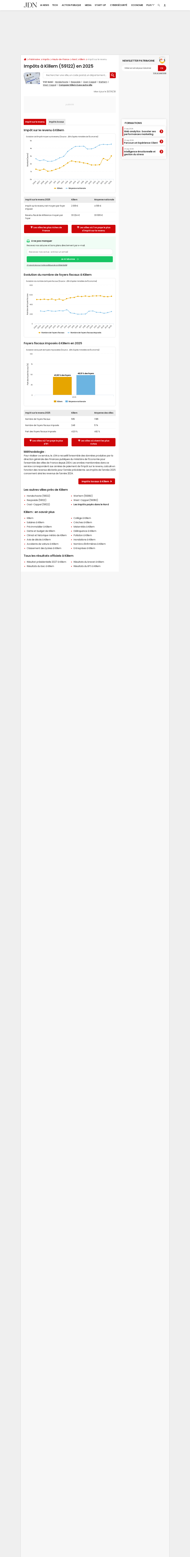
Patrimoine (34, 59)
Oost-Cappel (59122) (38, 504)
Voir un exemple (159, 73)
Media (88, 5)
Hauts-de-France (60, 59)
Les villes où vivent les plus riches (95, 442)
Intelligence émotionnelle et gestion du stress (140, 151)
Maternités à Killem (84, 526)
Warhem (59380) (83, 496)
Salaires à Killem (35, 522)
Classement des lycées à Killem (44, 548)
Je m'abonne (68, 259)
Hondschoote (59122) (38, 496)
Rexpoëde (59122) (36, 500)
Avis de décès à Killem (39, 539)
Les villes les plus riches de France (47, 229)
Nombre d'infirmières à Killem (89, 544)
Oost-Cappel (89, 82)
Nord (74, 59)
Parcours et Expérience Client (141, 141)
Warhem (103, 82)
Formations (133, 123)
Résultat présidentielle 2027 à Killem (46, 562)
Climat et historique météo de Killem (47, 535)
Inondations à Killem (84, 539)
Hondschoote (61, 82)
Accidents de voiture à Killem (42, 544)
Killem (82, 59)
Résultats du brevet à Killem (88, 562)
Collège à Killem (82, 518)
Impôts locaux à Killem (95, 481)
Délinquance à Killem (84, 531)
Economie (137, 5)
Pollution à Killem (82, 535)
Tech (55, 5)
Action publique (71, 5)
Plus (149, 5)
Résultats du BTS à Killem (86, 566)
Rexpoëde (75, 82)
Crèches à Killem (82, 522)
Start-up (100, 5)
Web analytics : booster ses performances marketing (140, 131)
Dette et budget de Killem (41, 531)
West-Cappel (49, 85)
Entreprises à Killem (84, 548)
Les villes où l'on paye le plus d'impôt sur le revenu (95, 229)
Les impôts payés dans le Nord (91, 504)
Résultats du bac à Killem (40, 566)
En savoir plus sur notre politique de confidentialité (47, 265)
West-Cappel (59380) (85, 500)
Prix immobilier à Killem (39, 526)
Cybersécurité (118, 5)
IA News (44, 5)
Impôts (46, 59)
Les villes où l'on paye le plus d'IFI (47, 442)
